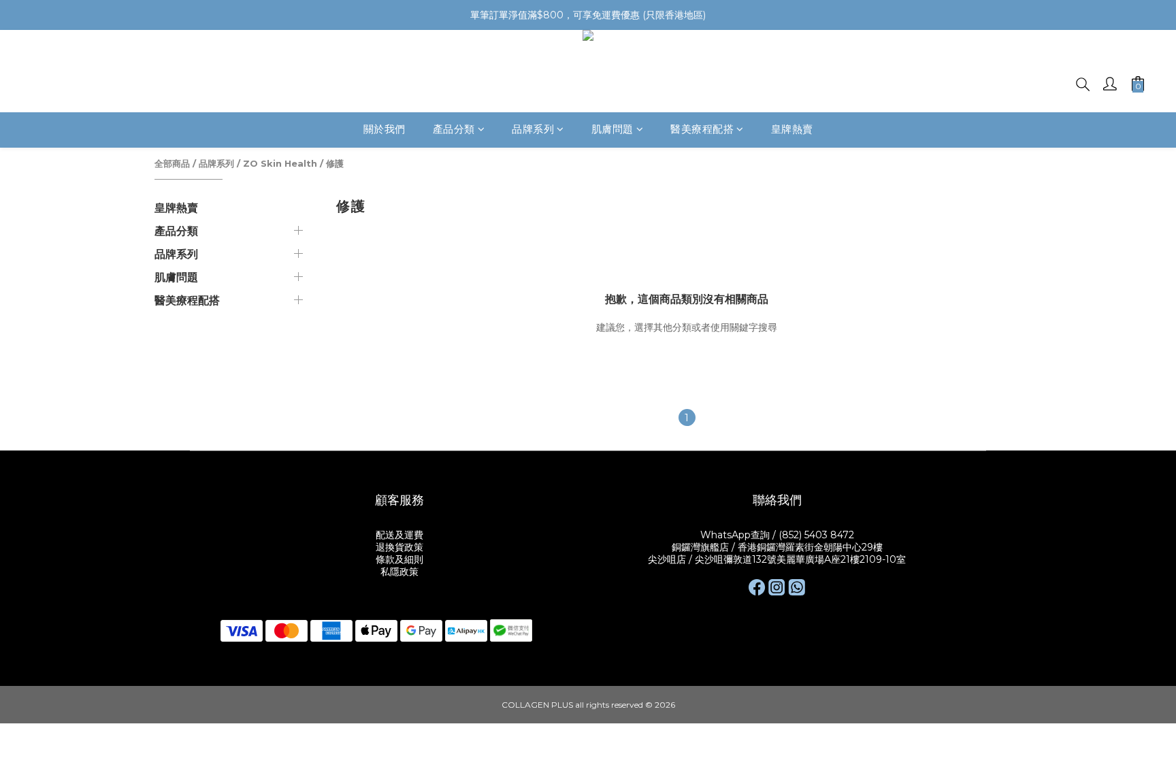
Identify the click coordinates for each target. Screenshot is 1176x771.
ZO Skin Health (280, 163)
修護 (335, 163)
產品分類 (454, 129)
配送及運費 (399, 535)
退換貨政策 (399, 547)
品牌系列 (533, 129)
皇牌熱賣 (792, 129)
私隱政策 (399, 571)
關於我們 (384, 129)
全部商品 (172, 163)
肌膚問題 (612, 129)
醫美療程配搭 (702, 129)
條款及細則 (399, 559)
